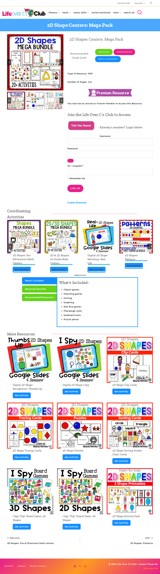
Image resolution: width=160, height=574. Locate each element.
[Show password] (70, 161)
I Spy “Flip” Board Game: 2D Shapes (79, 518)
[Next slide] (61, 62)
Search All (129, 12)
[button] (151, 3)
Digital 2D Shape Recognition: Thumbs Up (27, 386)
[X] (80, 566)
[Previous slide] (11, 247)
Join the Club (123, 3)
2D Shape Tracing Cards (27, 450)
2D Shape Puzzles (73, 450)
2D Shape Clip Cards (124, 384)
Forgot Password (76, 202)
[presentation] (24, 236)
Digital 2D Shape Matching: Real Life (98, 259)
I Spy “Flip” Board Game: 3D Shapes (29, 518)
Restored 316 (150, 568)
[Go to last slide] (9, 62)
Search (21, 566)
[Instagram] (85, 566)
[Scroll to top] (154, 564)
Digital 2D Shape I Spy (76, 384)
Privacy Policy (38, 566)
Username (105, 136)
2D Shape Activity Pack (126, 516)
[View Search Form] (139, 12)
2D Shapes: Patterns (131, 257)
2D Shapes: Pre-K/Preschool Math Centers (23, 259)
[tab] (75, 275)
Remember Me (77, 178)
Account (8, 566)
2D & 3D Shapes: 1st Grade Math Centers (60, 259)
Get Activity (22, 270)
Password (72, 148)
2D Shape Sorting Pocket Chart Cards (127, 452)
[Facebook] (75, 566)
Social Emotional (101, 12)
